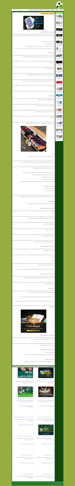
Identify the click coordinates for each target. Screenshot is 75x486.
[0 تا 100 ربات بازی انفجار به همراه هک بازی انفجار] (59, 29)
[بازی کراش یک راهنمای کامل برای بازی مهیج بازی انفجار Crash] (59, 123)
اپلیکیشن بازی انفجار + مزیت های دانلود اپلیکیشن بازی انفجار (59, 98)
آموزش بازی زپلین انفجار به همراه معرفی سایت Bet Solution (59, 71)
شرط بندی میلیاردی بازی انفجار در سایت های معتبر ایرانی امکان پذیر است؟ (59, 133)
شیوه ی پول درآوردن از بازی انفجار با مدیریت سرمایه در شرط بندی (59, 119)
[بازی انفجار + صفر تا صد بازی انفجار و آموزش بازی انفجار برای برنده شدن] (59, 15)
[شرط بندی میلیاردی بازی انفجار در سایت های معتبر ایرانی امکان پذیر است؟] (59, 129)
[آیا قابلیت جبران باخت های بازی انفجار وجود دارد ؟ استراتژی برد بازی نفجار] (59, 109)
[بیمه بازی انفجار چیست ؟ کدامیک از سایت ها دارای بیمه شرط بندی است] (59, 102)
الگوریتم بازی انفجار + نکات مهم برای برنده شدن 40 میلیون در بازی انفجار (59, 45)
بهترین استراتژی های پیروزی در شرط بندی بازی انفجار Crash (59, 92)
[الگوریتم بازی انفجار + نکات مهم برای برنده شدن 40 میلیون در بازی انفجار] (59, 41)
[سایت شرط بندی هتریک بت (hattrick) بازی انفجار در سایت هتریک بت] (59, 55)
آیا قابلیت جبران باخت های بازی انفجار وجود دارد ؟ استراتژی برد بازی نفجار (59, 112)
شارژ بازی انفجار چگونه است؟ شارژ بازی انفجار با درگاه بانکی (59, 25)
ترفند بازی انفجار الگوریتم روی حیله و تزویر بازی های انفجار (59, 139)
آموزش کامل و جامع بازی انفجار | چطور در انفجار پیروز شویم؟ (59, 78)
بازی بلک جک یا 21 (49, 366)
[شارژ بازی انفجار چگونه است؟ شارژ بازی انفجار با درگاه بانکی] (59, 22)
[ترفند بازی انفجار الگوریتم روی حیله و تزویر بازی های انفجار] (59, 136)
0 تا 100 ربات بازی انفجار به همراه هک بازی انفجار (59, 32)
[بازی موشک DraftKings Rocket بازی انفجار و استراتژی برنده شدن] (59, 62)
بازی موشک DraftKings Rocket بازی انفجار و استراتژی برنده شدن (59, 65)
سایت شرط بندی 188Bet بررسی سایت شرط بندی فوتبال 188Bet (59, 51)
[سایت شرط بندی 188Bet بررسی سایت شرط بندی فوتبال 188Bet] (59, 48)
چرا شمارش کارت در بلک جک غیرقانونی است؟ (47, 13)
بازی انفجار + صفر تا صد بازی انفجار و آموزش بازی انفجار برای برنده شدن (59, 19)
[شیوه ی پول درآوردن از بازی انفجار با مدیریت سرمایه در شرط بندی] (59, 116)
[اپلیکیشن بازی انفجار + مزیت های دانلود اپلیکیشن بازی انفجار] (59, 95)
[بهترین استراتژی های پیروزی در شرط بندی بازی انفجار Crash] (59, 88)
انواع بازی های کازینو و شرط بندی (33, 13)
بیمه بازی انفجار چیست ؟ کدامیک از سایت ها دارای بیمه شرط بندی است (59, 105)
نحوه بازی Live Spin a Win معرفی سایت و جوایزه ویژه (59, 38)
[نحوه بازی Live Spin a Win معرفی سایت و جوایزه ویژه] (59, 35)
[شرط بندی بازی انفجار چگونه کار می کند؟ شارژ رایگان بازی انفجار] (59, 82)
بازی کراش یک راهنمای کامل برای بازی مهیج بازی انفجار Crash (59, 126)
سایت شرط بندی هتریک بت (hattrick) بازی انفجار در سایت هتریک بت (59, 58)
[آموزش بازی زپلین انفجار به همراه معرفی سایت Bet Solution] (59, 68)
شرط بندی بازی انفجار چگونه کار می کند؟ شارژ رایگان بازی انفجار (59, 85)
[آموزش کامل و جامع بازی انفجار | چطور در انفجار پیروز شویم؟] (59, 75)
